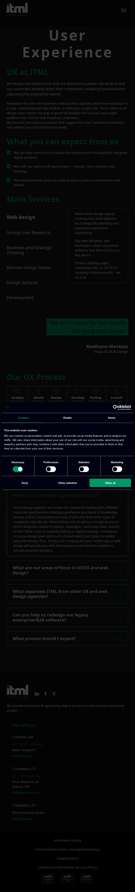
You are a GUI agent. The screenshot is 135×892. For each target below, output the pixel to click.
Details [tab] (67, 417)
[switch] (51, 469)
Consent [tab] (23, 417)
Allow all (110, 482)
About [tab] (111, 417)
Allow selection (67, 482)
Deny (25, 482)
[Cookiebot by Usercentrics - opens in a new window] (115, 407)
